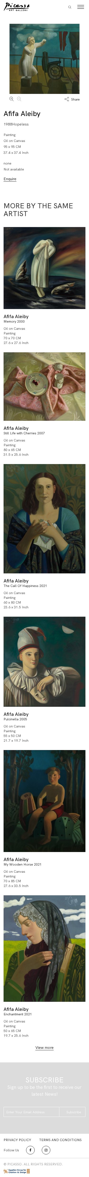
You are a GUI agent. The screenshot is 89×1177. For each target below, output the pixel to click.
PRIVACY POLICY (17, 1140)
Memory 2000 (14, 321)
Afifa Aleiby (22, 113)
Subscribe (73, 1112)
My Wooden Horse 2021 (23, 864)
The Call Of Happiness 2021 (25, 586)
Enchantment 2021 (18, 1014)
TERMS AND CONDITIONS (60, 1140)
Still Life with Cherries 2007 (24, 433)
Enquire (10, 178)
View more (44, 1047)
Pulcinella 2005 (15, 719)
